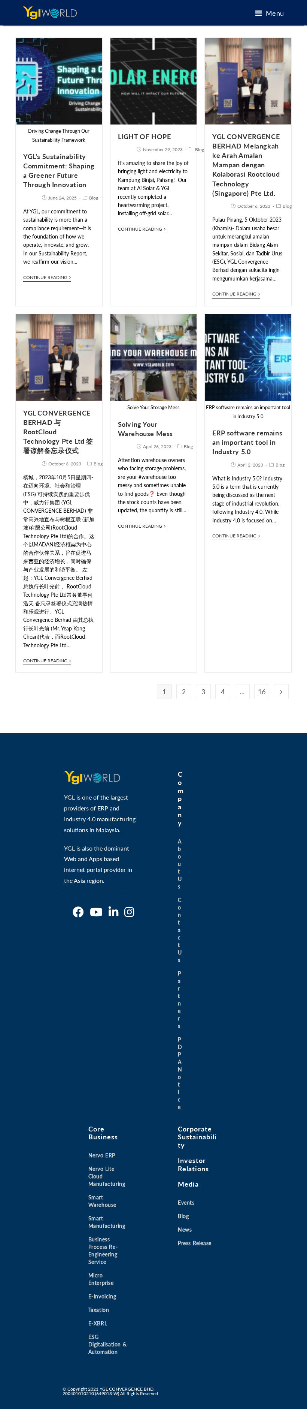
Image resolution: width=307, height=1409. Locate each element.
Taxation (98, 1310)
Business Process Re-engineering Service (103, 1250)
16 (261, 691)
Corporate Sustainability (197, 1137)
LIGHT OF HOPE (144, 136)
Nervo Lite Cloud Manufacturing (106, 1176)
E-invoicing (102, 1296)
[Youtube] (96, 912)
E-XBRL (97, 1323)
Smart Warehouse (102, 1201)
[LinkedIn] (113, 912)
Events (186, 1202)
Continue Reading (45, 277)
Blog (93, 198)
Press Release (195, 1243)
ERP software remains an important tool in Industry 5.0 (247, 442)
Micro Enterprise (101, 1279)
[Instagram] (129, 912)
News (185, 1229)
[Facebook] (78, 912)
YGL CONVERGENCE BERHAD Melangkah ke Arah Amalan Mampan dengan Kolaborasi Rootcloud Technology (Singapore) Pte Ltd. (246, 164)
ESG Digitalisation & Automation (107, 1344)
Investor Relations (193, 1164)
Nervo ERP (101, 1155)
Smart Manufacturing (106, 1222)
